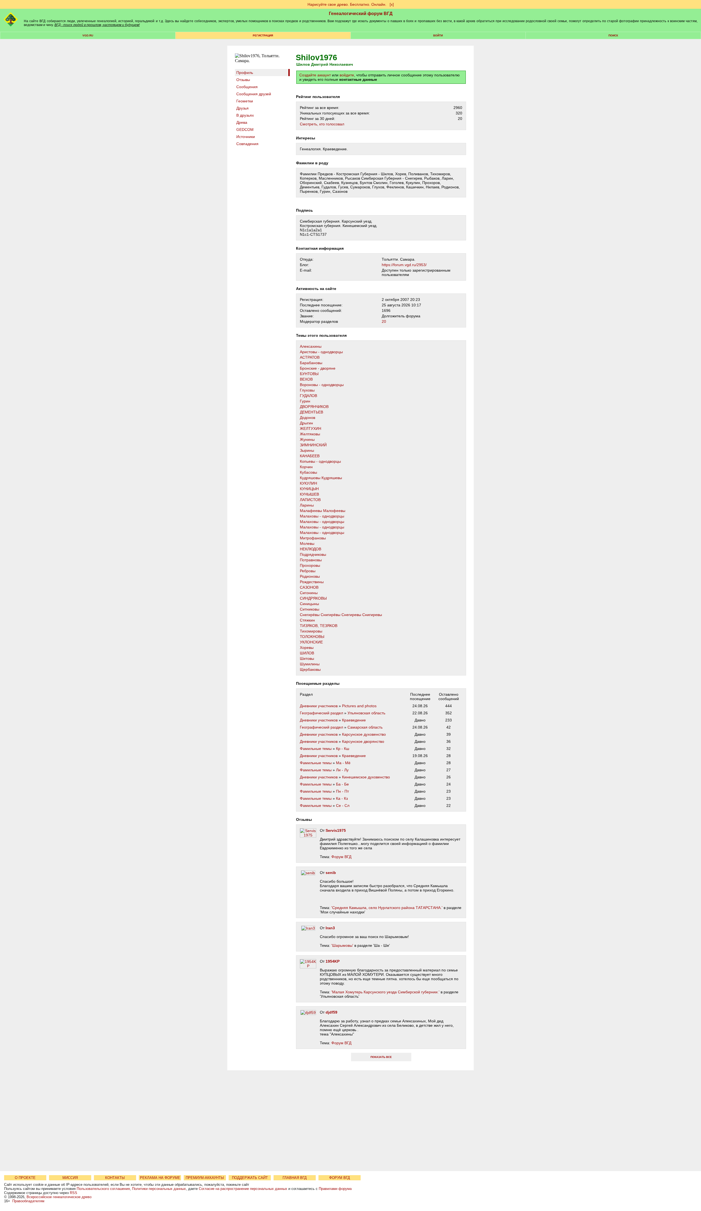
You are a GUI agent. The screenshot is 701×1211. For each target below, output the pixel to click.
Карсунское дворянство (363, 741)
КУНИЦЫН (309, 489)
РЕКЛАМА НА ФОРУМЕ (160, 1178)
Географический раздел (321, 713)
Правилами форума (335, 1189)
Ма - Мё (343, 763)
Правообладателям (28, 1201)
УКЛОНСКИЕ (311, 642)
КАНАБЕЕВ (310, 456)
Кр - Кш (342, 748)
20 (384, 321)
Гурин (305, 401)
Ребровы (307, 571)
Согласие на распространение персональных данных (243, 1189)
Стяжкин (307, 620)
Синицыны (309, 604)
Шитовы (307, 658)
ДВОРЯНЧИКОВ (314, 406)
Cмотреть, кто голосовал (322, 124)
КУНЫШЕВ (309, 494)
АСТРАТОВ (310, 357)
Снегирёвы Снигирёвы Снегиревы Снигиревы (341, 614)
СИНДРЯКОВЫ (313, 598)
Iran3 (330, 928)
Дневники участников (319, 706)
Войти (438, 35)
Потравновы (311, 560)
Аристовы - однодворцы (321, 352)
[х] (392, 4)
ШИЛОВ (307, 653)
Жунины (307, 439)
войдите (347, 75)
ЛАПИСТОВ (310, 499)
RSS (73, 1193)
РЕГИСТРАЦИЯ (263, 35)
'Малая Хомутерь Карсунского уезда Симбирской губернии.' (385, 992)
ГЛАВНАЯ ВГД (295, 1178)
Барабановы (311, 363)
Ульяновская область (366, 713)
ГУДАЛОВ (308, 395)
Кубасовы (308, 472)
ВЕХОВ (306, 379)
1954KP (333, 961)
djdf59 (331, 1012)
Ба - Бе (342, 784)
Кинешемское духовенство (366, 777)
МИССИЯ (70, 1178)
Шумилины (310, 664)
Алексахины (310, 346)
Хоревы (307, 647)
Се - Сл (342, 805)
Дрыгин (306, 423)
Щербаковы (310, 669)
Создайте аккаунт (315, 75)
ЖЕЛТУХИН (310, 428)
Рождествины (312, 582)
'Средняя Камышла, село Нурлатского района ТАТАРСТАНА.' (387, 907)
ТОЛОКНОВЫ (312, 636)
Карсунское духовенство (364, 734)
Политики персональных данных (159, 1189)
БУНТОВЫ (309, 374)
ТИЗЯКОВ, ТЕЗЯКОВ (318, 625)
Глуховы (307, 390)
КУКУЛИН (308, 483)
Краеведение (354, 720)
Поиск (613, 35)
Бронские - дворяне (317, 368)
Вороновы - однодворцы (322, 384)
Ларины (307, 505)
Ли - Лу (342, 770)
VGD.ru (87, 35)
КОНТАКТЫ (115, 1178)
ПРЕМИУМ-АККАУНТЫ (205, 1178)
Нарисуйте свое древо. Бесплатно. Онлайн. (347, 4)
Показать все (381, 1056)
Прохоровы (310, 565)
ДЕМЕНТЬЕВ (311, 412)
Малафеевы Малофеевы (322, 510)
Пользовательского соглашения (103, 1189)
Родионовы (310, 576)
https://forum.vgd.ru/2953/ (404, 265)
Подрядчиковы (313, 554)
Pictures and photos (359, 706)
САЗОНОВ (309, 587)
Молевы (307, 543)
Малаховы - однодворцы (322, 516)
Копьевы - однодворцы (320, 461)
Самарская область (365, 727)
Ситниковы (309, 609)
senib (331, 872)
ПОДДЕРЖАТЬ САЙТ (250, 1178)
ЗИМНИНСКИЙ (313, 445)
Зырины (307, 450)
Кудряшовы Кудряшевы (321, 478)
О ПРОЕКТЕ (25, 1178)
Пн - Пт (342, 791)
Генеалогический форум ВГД (360, 13)
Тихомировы (311, 631)
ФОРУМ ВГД (339, 1178)
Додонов (307, 417)
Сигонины (309, 593)
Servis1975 (336, 830)
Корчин (306, 467)
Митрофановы (313, 538)
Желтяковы (310, 434)
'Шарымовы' (342, 945)
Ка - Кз (342, 798)
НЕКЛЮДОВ (310, 549)
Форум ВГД (341, 857)
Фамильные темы (316, 748)
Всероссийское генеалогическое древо (59, 1197)
